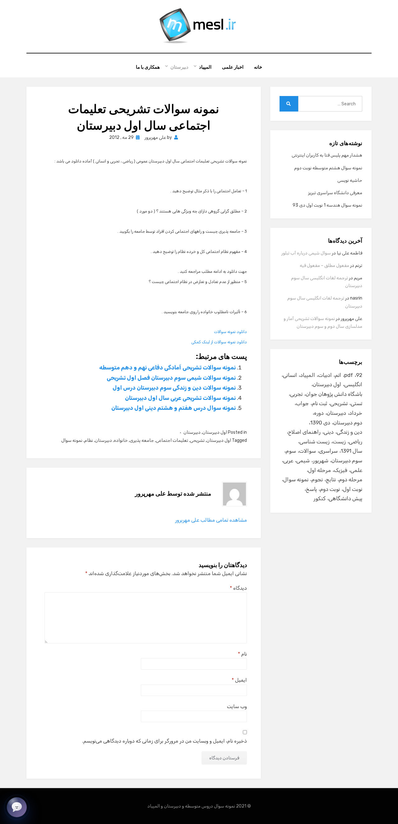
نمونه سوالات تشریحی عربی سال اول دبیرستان (180, 398)
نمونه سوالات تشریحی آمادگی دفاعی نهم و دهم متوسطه (167, 367)
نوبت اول (352, 489)
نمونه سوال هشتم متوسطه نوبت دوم (328, 168)
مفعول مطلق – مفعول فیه (324, 265)
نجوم (317, 479)
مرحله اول (319, 470)
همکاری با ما (148, 67)
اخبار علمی (232, 67)
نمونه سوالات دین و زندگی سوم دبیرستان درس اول (174, 387)
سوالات (307, 451)
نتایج (331, 479)
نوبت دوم (330, 489)
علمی (356, 470)
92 (359, 375)
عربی (288, 460)
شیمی (303, 460)
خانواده (121, 440)
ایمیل (239, 680)
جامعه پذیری (142, 440)
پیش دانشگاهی (345, 498)
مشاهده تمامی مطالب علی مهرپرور (211, 520)
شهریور (320, 460)
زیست (339, 441)
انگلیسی (353, 384)
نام (242, 654)
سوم (291, 451)
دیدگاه (238, 588)
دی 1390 (320, 422)
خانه (258, 67)
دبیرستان (179, 67)
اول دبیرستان (214, 432)
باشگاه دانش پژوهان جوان (334, 394)
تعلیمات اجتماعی (172, 440)
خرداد (355, 413)
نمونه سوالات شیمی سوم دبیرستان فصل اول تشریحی (171, 377)
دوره (319, 413)
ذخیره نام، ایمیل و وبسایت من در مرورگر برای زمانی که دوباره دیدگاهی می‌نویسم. (164, 741)
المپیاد (205, 67)
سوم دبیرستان (346, 460)
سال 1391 (351, 451)
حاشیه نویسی (349, 180)
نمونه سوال (71, 440)
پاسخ (311, 489)
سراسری (328, 451)
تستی (356, 403)
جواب (302, 403)
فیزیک (340, 470)
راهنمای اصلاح (304, 432)
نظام (88, 440)
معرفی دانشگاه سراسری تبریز (335, 192)
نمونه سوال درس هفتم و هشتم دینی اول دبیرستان (173, 408)
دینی (329, 432)
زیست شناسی (314, 441)
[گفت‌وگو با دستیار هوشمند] (17, 807)
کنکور (319, 498)
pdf (348, 375)
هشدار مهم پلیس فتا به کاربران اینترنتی (327, 155)
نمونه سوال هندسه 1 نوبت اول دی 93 (327, 205)
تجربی (296, 394)
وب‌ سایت (237, 706)
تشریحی (197, 440)
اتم (338, 375)
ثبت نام (319, 403)
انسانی (290, 375)
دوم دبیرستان (347, 422)
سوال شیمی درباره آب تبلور (306, 253)
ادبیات (325, 375)
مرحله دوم (350, 479)
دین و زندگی (349, 432)
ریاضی (355, 441)
